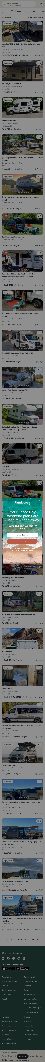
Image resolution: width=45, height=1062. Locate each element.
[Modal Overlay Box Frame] (22, 531)
